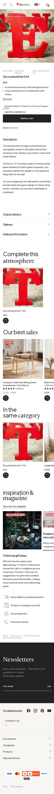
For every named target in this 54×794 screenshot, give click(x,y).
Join (49, 686)
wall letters (18, 170)
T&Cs (5, 786)
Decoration (8, 71)
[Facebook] (29, 712)
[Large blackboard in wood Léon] (47, 475)
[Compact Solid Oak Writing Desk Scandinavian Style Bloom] (6, 398)
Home (5, 636)
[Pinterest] (42, 712)
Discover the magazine (14, 506)
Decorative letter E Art (41, 72)
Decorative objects (19, 72)
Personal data (17, 786)
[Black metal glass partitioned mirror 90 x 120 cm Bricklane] (47, 398)
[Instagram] (36, 712)
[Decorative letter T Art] (6, 320)
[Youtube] (49, 712)
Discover (7, 98)
